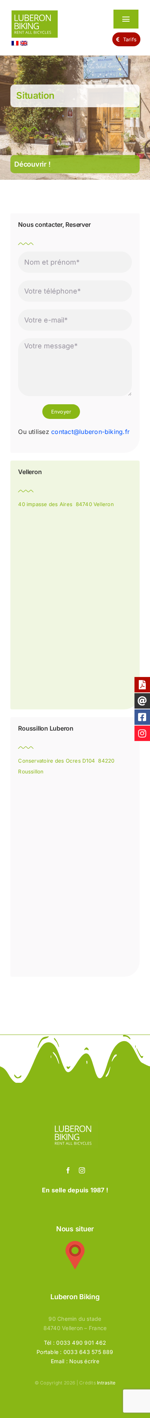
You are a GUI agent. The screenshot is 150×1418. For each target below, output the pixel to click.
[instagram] (82, 1170)
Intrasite (106, 1383)
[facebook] (68, 1170)
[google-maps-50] (75, 1244)
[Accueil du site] (53, 25)
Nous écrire (84, 1361)
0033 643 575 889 (88, 1352)
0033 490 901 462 (81, 1342)
